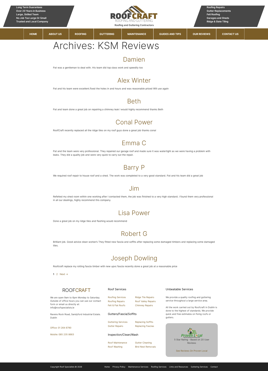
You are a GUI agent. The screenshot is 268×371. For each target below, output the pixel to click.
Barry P (134, 167)
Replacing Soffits (144, 322)
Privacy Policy (119, 367)
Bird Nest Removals (145, 346)
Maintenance (136, 34)
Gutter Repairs (115, 326)
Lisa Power (134, 213)
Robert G (134, 233)
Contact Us (230, 34)
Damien (134, 59)
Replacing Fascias (144, 326)
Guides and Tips (170, 34)
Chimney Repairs (144, 305)
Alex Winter (134, 80)
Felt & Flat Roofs (116, 305)
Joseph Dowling (134, 258)
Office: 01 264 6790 (60, 327)
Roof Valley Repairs (145, 301)
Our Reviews (201, 34)
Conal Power (134, 122)
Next (64, 274)
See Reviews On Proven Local (191, 350)
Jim (134, 188)
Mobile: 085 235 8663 (62, 334)
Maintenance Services (138, 367)
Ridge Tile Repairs (144, 297)
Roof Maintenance (117, 342)
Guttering (107, 34)
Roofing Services (117, 297)
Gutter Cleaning (143, 342)
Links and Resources (178, 367)
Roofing (80, 34)
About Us (55, 34)
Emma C (134, 143)
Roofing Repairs (116, 301)
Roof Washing (115, 346)
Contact (214, 367)
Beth (134, 101)
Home (33, 34)
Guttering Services (117, 322)
